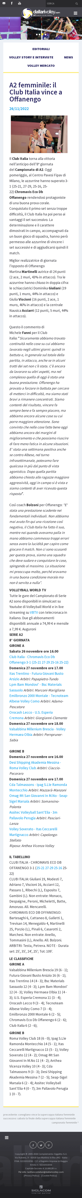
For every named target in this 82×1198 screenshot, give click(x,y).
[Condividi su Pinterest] (48, 1145)
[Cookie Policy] (49, 1175)
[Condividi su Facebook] (33, 1145)
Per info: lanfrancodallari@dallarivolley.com (41, 1172)
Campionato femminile (64, 1122)
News (68, 57)
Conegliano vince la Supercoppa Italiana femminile (46, 1114)
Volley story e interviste (31, 57)
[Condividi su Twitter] (41, 1145)
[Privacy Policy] (31, 1175)
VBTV (34, 612)
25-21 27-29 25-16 (49, 868)
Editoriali (41, 49)
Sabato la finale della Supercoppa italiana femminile (46, 1118)
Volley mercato (41, 65)
